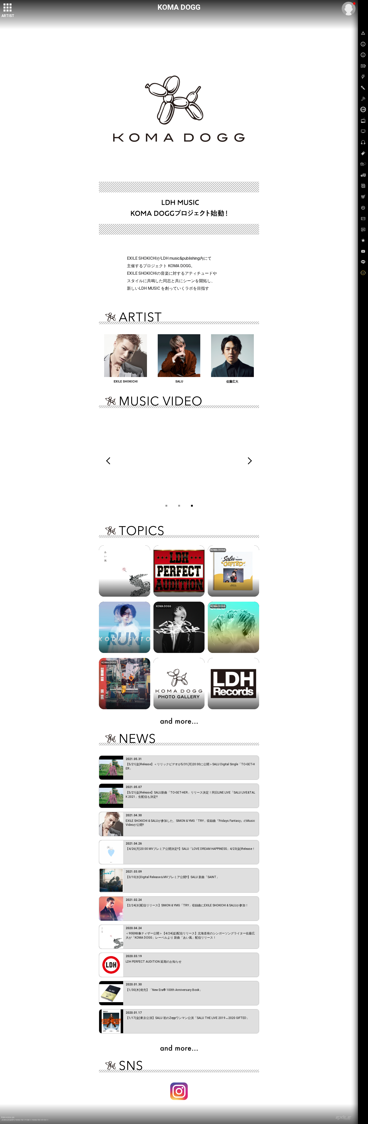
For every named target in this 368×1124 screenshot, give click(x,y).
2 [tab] (179, 504)
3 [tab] (192, 504)
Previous (109, 460)
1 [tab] (166, 504)
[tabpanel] (179, 461)
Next (248, 460)
